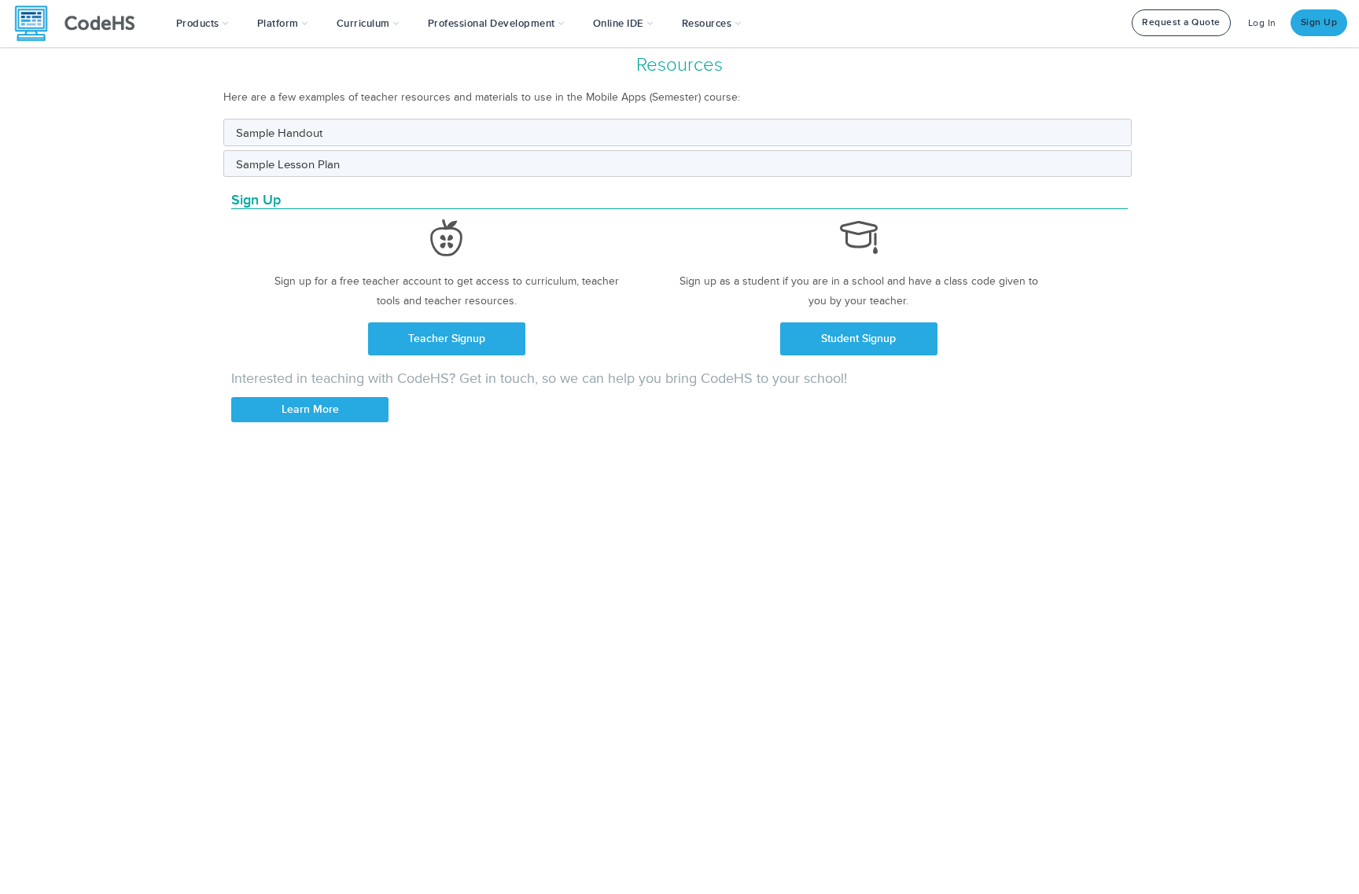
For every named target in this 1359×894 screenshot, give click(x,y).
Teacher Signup (446, 338)
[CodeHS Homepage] (81, 23)
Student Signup (858, 338)
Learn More (310, 409)
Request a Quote (1181, 22)
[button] (202, 23)
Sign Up (1319, 22)
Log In (1262, 23)
